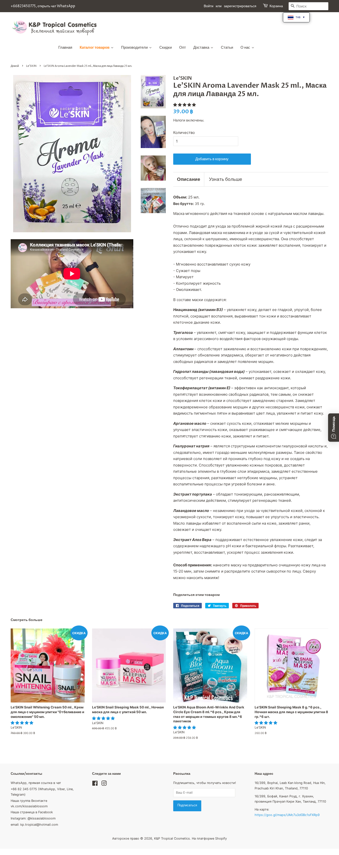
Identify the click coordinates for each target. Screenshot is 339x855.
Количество (184, 132)
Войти (208, 6)
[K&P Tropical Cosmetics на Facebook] (95, 784)
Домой (15, 66)
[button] (185, 104)
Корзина (276, 6)
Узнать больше (225, 179)
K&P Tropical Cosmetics (172, 838)
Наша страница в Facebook (32, 812)
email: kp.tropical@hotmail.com (34, 824)
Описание (188, 179)
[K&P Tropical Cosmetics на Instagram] (104, 784)
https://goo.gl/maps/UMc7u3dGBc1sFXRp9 (287, 815)
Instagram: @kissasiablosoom (33, 818)
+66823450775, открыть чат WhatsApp (43, 6)
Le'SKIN (31, 66)
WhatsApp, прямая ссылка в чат (36, 783)
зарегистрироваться (240, 6)
